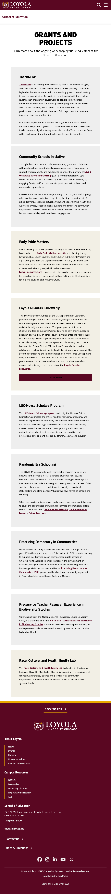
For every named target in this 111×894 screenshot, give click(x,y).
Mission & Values (16, 759)
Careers (12, 755)
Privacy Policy (28, 871)
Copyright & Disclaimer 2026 (55, 883)
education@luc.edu (14, 829)
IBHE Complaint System (50, 871)
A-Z (10, 796)
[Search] (99, 5)
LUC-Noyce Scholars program (39, 413)
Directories (13, 784)
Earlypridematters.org (30, 272)
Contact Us (12, 839)
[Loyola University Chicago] (16, 5)
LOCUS (11, 780)
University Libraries (18, 788)
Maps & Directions (17, 848)
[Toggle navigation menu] (106, 5)
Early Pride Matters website (51, 253)
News (11, 746)
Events (11, 751)
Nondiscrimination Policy (56, 876)
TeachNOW (25, 84)
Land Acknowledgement (77, 871)
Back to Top (53, 709)
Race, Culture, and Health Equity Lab (43, 668)
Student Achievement (19, 763)
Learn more (55, 377)
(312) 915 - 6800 (13, 821)
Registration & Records (20, 792)
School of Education (15, 17)
